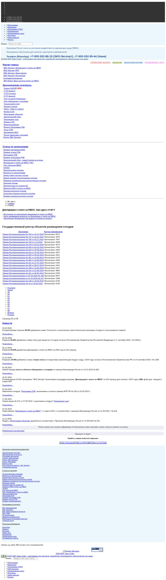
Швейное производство (11, 517)
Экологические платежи (13, 170)
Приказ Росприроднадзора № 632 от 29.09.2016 (23, 250)
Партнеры (6, 527)
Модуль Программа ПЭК (14, 127)
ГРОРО (6, 168)
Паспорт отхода (10, 106)
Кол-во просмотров (53, 232)
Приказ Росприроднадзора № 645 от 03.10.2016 (23, 247)
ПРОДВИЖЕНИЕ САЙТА (154, 63)
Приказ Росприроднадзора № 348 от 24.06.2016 (23, 268)
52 (9, 298)
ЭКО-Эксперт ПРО (11, 70)
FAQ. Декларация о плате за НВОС (15, 492)
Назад (10, 290)
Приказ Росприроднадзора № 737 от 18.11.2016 (23, 237)
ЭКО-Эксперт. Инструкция (14, 76)
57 (9, 308)
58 (9, 311)
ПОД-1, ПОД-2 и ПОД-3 (14, 109)
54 (9, 302)
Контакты (12, 35)
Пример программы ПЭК (14, 157)
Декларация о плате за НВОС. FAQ (18, 163)
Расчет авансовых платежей (16, 135)
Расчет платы (11, 64)
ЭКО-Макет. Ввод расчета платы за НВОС (21, 81)
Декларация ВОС (11, 132)
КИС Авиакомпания (9, 508)
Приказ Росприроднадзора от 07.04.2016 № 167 (23, 278)
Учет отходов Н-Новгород (14, 99)
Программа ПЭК (10, 155)
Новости (7, 323)
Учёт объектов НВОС (12, 165)
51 (9, 296)
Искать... (4, 44)
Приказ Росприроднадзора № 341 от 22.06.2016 (23, 271)
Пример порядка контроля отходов (18, 196)
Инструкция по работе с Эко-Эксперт (16, 465)
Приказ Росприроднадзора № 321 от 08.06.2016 (23, 273)
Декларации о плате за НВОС (28, 411)
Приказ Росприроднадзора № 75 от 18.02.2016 (23, 283)
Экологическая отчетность (17, 85)
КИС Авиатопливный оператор (13, 512)
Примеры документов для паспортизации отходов (24, 181)
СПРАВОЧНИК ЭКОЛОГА (100, 63)
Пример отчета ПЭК (11, 152)
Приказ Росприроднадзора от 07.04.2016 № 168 (23, 276)
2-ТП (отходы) (10, 93)
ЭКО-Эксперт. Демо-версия (15, 73)
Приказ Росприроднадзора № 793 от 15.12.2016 (23, 234)
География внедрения (12, 78)
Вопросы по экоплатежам (14, 173)
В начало (11, 288)
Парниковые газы (11, 119)
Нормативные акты (16, 33)
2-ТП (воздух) (9, 91)
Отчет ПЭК (8, 130)
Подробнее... (7, 334)
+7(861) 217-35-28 (14, 17)
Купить (11, 40)
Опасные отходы (10, 183)
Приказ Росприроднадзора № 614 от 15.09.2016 (23, 252)
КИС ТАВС (6, 513)
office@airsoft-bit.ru (14, 21)
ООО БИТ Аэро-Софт (65, 554)
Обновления (13, 31)
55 (9, 304)
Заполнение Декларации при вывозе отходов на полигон (28, 218)
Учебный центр (8, 521)
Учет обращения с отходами (16, 101)
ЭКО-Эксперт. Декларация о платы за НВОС (22, 68)
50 (9, 294)
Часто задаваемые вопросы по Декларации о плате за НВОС (30, 216)
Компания (12, 27)
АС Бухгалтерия (8, 515)
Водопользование (11, 125)
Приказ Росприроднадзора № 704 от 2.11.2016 (23, 242)
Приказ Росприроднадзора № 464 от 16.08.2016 (23, 260)
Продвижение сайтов (10, 538)
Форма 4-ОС (9, 112)
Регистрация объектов (13, 114)
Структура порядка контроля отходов (19, 193)
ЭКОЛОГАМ (117, 63)
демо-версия (13, 38)
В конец (11, 315)
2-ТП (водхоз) (9, 96)
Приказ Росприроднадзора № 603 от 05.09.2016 (23, 255)
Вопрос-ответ (7, 464)
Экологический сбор (12, 117)
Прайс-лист (6, 533)
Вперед (11, 313)
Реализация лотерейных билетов (14, 519)
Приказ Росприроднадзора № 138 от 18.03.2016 (23, 281)
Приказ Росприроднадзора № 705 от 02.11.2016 (23, 239)
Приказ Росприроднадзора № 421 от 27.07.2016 (23, 263)
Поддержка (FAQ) (15, 29)
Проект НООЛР (10, 88)
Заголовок (23, 232)
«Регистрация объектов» (19, 421)
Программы (13, 25)
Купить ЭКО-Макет (9, 462)
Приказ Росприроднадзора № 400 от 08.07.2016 (23, 265)
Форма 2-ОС (9, 122)
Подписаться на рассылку (13, 431)
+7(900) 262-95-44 (14, 19)
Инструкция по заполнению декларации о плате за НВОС (28, 214)
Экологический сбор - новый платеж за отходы (23, 160)
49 (9, 292)
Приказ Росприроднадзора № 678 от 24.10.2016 (23, 245)
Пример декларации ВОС (14, 150)
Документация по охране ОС (15, 186)
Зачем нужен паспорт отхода (15, 175)
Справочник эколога (9, 467)
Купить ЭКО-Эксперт (12, 137)
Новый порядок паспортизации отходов (20, 178)
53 (9, 300)
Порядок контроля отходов (14, 191)
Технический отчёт (12, 104)
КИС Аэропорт (7, 510)
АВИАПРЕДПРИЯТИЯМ (133, 63)
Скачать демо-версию (10, 458)
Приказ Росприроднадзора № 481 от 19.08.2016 (23, 258)
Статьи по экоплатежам (15, 146)
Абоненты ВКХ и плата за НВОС (17, 188)
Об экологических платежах (12, 474)
